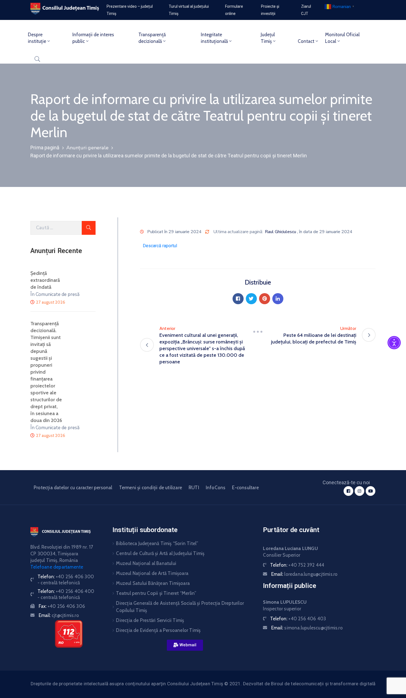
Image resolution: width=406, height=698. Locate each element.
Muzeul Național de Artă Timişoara (152, 573)
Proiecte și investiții (270, 10)
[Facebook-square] (348, 491)
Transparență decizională (152, 38)
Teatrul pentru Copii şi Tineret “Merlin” (156, 593)
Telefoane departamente (56, 567)
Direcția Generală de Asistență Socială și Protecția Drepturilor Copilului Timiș (180, 606)
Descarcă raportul (160, 245)
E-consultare (245, 487)
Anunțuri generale (87, 147)
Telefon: (297, 565)
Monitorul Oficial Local (342, 38)
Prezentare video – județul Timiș (130, 10)
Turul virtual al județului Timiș (189, 10)
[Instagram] (359, 491)
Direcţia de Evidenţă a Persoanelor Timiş (158, 630)
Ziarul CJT (306, 10)
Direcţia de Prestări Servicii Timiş (150, 620)
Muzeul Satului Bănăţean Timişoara (153, 583)
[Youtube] (370, 491)
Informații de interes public (93, 38)
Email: (59, 615)
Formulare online (234, 10)
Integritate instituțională (214, 38)
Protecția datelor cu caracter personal (73, 487)
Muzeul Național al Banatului (146, 563)
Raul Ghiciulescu (280, 232)
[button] (185, 645)
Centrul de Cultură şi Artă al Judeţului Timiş (160, 553)
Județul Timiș (268, 38)
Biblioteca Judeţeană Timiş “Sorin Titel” (157, 543)
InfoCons (216, 487)
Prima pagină (44, 147)
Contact (306, 41)
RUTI (194, 487)
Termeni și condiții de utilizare (150, 487)
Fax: (62, 606)
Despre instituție (37, 38)
